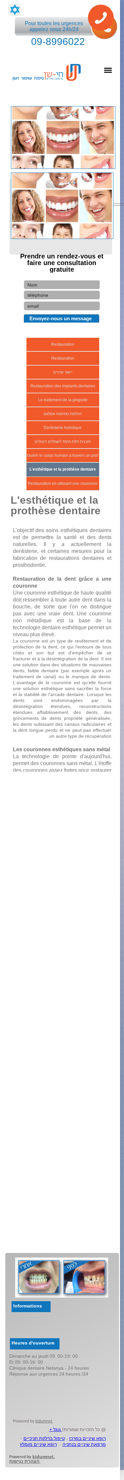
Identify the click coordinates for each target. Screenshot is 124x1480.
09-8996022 (58, 41)
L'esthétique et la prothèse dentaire (62, 469)
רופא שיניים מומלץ (38, 1444)
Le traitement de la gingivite (63, 400)
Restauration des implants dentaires (62, 386)
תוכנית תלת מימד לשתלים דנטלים (63, 441)
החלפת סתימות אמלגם (63, 413)
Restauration (62, 344)
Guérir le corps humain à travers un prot (62, 455)
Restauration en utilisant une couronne (63, 483)
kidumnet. (44, 1421)
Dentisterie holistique (63, 427)
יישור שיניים (62, 372)
